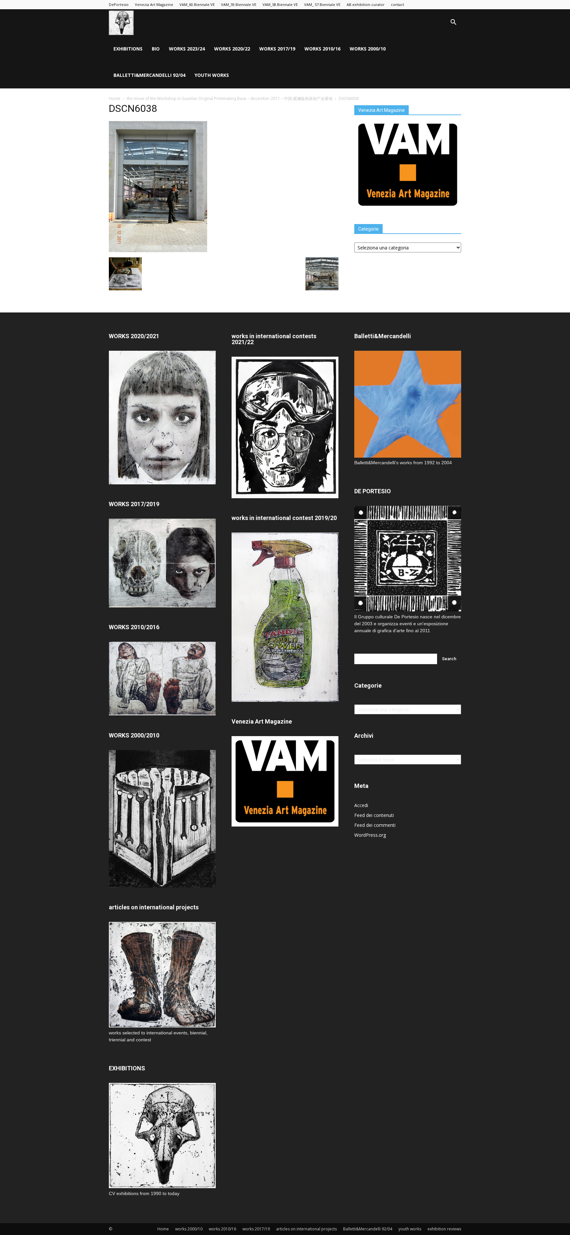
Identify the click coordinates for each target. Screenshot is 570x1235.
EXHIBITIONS (127, 49)
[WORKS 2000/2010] (162, 886)
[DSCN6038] (158, 250)
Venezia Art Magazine (154, 4)
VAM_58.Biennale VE (280, 4)
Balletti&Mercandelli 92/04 (149, 75)
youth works (212, 75)
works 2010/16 (322, 49)
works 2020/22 (232, 49)
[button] (453, 23)
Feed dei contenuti (374, 815)
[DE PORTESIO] (407, 558)
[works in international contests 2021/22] (285, 496)
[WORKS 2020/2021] (162, 482)
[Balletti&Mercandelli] (407, 456)
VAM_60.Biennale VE (197, 4)
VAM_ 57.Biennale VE (322, 4)
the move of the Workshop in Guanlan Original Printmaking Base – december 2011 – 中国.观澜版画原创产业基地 (229, 98)
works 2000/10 (368, 49)
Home (114, 98)
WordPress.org (370, 835)
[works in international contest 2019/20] (285, 700)
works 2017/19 (277, 49)
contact (397, 4)
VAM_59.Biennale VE (238, 4)
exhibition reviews (444, 1229)
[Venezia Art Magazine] (407, 208)
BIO (156, 49)
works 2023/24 (187, 49)
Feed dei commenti (375, 825)
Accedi (361, 805)
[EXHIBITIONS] (162, 1135)
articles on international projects (306, 1229)
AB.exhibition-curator (366, 4)
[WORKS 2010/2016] (162, 678)
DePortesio (119, 4)
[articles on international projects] (162, 974)
